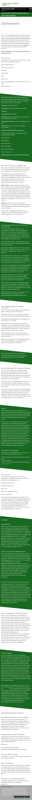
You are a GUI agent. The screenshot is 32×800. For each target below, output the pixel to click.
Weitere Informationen (19, 798)
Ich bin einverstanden (19, 796)
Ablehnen (27, 796)
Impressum (27, 798)
